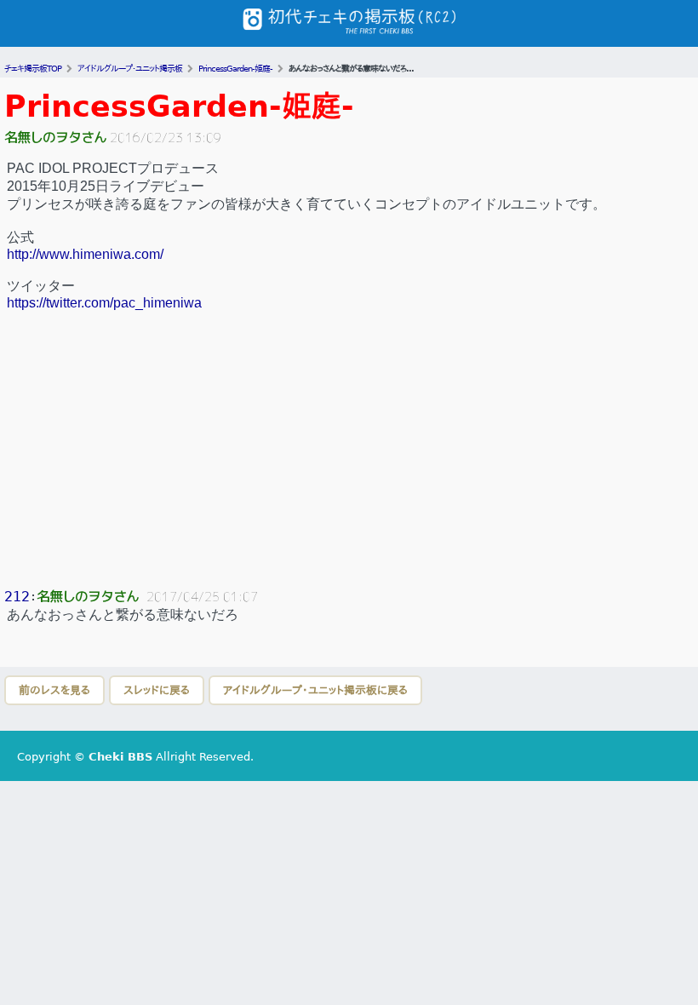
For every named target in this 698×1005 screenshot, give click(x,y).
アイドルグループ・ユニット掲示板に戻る (315, 690)
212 (17, 597)
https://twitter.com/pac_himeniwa (104, 303)
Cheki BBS (120, 756)
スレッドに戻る (156, 690)
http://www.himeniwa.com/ (85, 254)
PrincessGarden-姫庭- (179, 106)
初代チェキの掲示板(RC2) (349, 23)
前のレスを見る (54, 690)
